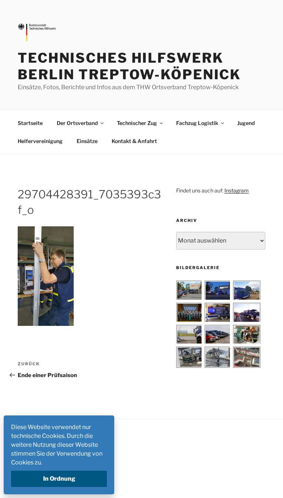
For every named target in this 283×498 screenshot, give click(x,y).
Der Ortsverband (77, 123)
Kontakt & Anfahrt (134, 141)
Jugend (246, 123)
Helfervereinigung (40, 141)
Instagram (236, 190)
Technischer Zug (137, 123)
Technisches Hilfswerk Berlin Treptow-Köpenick (129, 66)
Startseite (30, 123)
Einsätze (87, 141)
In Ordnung (59, 478)
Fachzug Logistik (197, 123)
